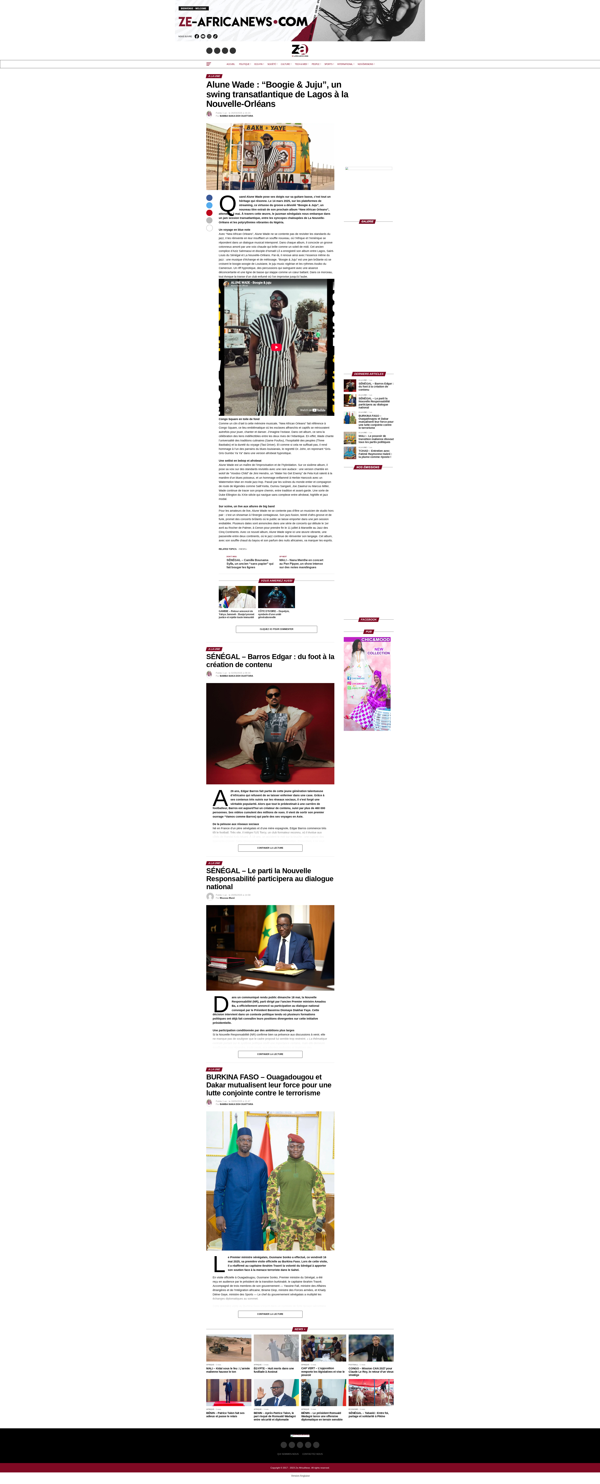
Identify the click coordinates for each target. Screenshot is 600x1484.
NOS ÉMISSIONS (365, 64)
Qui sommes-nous (288, 1454)
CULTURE (285, 64)
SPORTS (328, 64)
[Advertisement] (368, 142)
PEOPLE (315, 64)
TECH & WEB (301, 64)
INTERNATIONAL (345, 64)
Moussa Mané (227, 898)
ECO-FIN (258, 64)
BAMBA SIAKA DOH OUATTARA (236, 116)
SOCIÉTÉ (271, 64)
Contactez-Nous (312, 1454)
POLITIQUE (244, 64)
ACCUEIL (231, 64)
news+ (243, 549)
